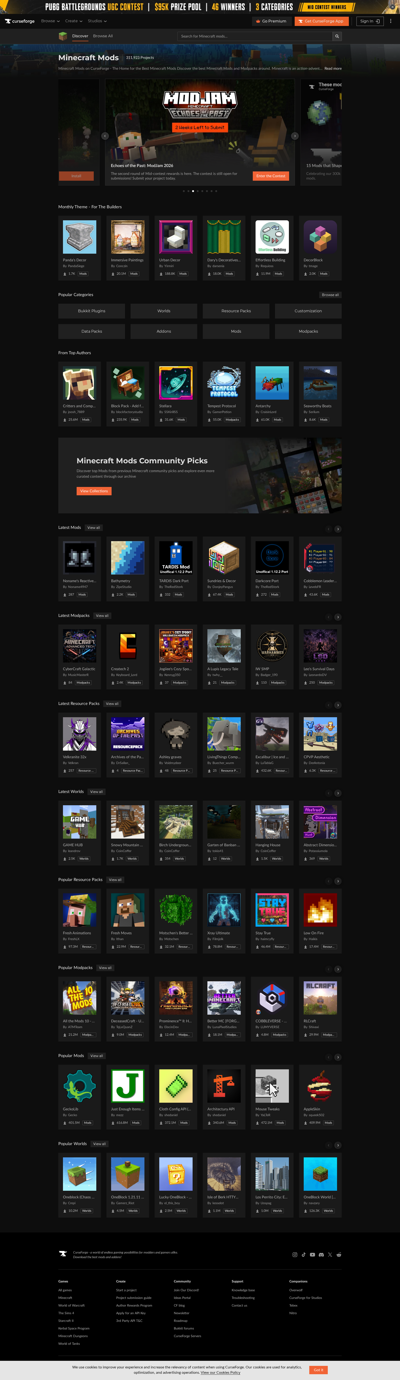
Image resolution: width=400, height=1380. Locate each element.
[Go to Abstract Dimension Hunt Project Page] (320, 833)
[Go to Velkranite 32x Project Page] (79, 745)
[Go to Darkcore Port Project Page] (272, 569)
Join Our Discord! (186, 1290)
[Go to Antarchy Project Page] (272, 394)
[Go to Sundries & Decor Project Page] (224, 569)
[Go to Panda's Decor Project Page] (79, 248)
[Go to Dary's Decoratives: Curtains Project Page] (224, 248)
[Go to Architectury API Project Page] (224, 1097)
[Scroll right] (338, 529)
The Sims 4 (66, 1313)
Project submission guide (133, 1298)
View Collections (94, 491)
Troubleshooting (243, 1298)
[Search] (337, 36)
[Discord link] (321, 1254)
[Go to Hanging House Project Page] (272, 833)
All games (65, 1290)
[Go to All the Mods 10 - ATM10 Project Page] (79, 1009)
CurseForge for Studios (305, 1298)
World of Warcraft (71, 1305)
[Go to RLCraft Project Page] (320, 1009)
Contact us (239, 1305)
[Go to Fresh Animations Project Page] (79, 921)
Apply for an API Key (131, 1313)
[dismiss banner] (392, 7)
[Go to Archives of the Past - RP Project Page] (127, 745)
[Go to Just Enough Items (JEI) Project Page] (127, 1097)
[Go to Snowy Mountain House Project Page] (127, 833)
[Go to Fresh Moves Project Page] (127, 921)
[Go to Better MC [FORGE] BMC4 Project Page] (224, 1009)
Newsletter (181, 1313)
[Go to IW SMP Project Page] (272, 657)
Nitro (293, 1313)
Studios (95, 21)
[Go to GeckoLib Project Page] (79, 1097)
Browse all (330, 295)
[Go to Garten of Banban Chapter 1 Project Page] (224, 833)
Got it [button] (318, 1370)
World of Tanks (69, 1343)
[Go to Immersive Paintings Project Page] (127, 248)
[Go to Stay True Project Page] (272, 921)
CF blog (179, 1305)
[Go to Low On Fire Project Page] (320, 921)
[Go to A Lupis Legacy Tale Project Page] (224, 657)
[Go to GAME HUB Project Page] (79, 833)
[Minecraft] (63, 36)
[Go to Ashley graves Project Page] (176, 745)
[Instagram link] (295, 1254)
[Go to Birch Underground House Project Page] (176, 833)
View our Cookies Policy (220, 1372)
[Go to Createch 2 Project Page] (127, 657)
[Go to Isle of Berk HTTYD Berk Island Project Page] (224, 1185)
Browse (48, 21)
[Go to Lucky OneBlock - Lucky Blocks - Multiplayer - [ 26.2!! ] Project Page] (176, 1185)
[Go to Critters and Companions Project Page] (79, 394)
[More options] (390, 21)
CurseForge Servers (187, 1336)
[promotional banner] (200, 7)
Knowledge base (243, 1290)
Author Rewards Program (134, 1305)
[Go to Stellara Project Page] (176, 394)
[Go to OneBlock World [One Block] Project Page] (320, 1185)
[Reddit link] (339, 1254)
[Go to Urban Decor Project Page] (176, 248)
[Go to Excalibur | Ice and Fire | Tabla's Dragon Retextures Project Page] (272, 745)
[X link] (330, 1254)
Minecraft (65, 1298)
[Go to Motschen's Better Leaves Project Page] (176, 921)
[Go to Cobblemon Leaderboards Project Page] (320, 569)
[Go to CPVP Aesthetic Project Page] (320, 745)
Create (71, 21)
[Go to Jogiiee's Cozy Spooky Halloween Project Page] (176, 657)
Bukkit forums (184, 1328)
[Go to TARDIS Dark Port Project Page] (176, 569)
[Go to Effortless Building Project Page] (272, 248)
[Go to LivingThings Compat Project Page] (224, 745)
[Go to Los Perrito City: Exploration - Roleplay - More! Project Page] (272, 1185)
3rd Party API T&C (129, 1321)
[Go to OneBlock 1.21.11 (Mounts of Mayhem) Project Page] (127, 1185)
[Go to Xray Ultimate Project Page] (224, 921)
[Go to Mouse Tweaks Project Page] (272, 1097)
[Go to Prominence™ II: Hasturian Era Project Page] (176, 1009)
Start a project (126, 1290)
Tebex (293, 1305)
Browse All (103, 36)
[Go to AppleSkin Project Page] (320, 1097)
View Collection (259, 176)
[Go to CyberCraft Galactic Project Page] (79, 657)
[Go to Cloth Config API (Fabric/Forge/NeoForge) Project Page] (176, 1097)
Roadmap (181, 1321)
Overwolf (296, 1290)
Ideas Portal (182, 1298)
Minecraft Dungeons (73, 1336)
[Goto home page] (20, 21)
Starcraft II (66, 1321)
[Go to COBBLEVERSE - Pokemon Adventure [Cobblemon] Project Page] (272, 1009)
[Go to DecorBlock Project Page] (320, 248)
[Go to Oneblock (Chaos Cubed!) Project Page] (79, 1185)
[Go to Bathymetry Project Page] (127, 569)
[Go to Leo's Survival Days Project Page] (320, 657)
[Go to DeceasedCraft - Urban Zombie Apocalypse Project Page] (127, 1009)
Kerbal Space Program (74, 1328)
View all (94, 528)
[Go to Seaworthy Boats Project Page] (320, 394)
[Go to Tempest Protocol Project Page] (224, 394)
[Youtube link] (312, 1254)
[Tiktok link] (303, 1254)
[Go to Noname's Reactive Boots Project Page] (79, 569)
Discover (80, 36)
